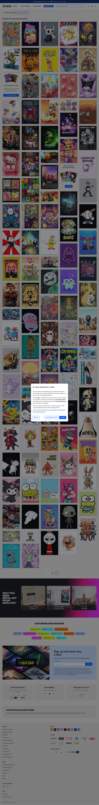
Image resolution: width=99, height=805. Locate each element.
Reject (36, 417)
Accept (63, 417)
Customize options (51, 417)
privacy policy (52, 410)
